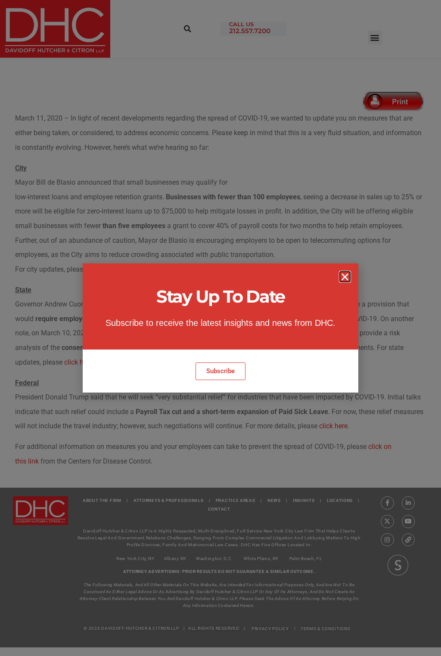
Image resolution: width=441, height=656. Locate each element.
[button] (345, 277)
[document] (220, 328)
